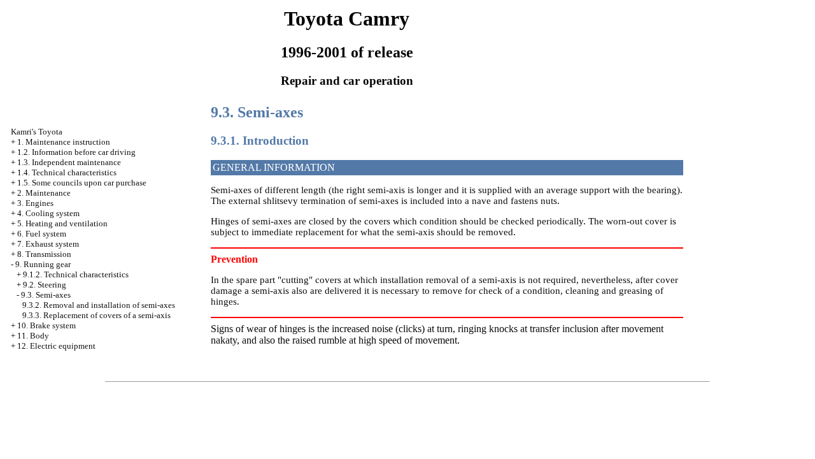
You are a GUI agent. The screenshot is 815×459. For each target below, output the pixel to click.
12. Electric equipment (56, 346)
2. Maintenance (44, 193)
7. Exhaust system (48, 244)
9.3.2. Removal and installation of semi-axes (98, 305)
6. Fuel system (41, 233)
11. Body (33, 335)
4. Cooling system (48, 213)
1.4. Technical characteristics (67, 172)
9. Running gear (43, 264)
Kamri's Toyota (36, 131)
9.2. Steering (44, 284)
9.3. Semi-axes (46, 295)
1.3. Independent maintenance (69, 162)
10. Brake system (46, 325)
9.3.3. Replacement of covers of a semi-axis (96, 315)
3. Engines (35, 203)
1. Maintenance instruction (63, 142)
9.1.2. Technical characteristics (76, 274)
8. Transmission (44, 254)
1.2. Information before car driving (76, 152)
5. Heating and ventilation (62, 223)
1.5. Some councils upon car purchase (81, 182)
